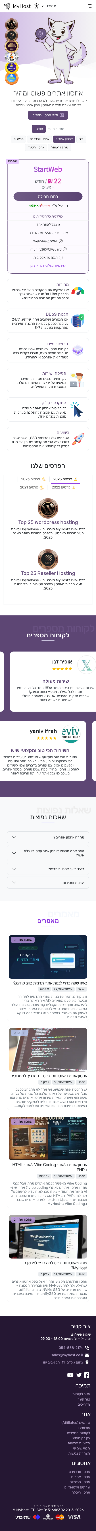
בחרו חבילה (48, 196)
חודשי (39, 129)
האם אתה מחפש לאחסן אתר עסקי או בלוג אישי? (54, 853)
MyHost (22, 6)
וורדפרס (19, 1033)
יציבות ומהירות (73, 883)
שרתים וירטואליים (77, 1487)
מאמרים (48, 920)
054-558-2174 (71, 1348)
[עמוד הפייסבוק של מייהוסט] (86, 1375)
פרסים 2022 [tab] (61, 487)
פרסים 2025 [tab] (62, 479)
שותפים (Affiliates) (75, 1422)
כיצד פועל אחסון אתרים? (66, 869)
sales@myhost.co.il (67, 1355)
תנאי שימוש (81, 1448)
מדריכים (84, 1404)
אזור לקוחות (81, 1394)
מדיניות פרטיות (79, 1443)
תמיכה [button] (50, 6)
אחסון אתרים (64, 139)
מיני (81, 139)
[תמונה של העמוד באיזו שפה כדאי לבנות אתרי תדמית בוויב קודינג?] (48, 956)
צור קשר (83, 1399)
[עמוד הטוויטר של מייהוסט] (79, 1375)
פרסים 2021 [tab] (29, 487)
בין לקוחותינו (80, 1438)
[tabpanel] (48, 548)
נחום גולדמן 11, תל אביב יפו (63, 1362)
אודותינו (84, 1428)
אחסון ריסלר (36, 147)
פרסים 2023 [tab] (30, 479)
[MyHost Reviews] (48, 508)
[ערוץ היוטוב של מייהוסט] (70, 1375)
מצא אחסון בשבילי (45, 115)
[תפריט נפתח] (89, 6)
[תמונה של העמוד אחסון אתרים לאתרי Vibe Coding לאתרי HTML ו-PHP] (48, 1138)
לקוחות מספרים (48, 635)
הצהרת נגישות (79, 1453)
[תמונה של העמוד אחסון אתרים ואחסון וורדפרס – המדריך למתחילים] (48, 1049)
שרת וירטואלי (59, 147)
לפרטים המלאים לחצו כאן (48, 266)
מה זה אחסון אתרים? (69, 837)
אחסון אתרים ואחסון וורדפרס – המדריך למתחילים (48, 1075)
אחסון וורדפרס (39, 139)
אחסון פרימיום (80, 1482)
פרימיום (18, 139)
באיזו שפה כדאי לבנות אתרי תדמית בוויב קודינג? (50, 983)
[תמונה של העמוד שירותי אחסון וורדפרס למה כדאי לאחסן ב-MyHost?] (48, 1236)
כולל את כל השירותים (48, 216)
